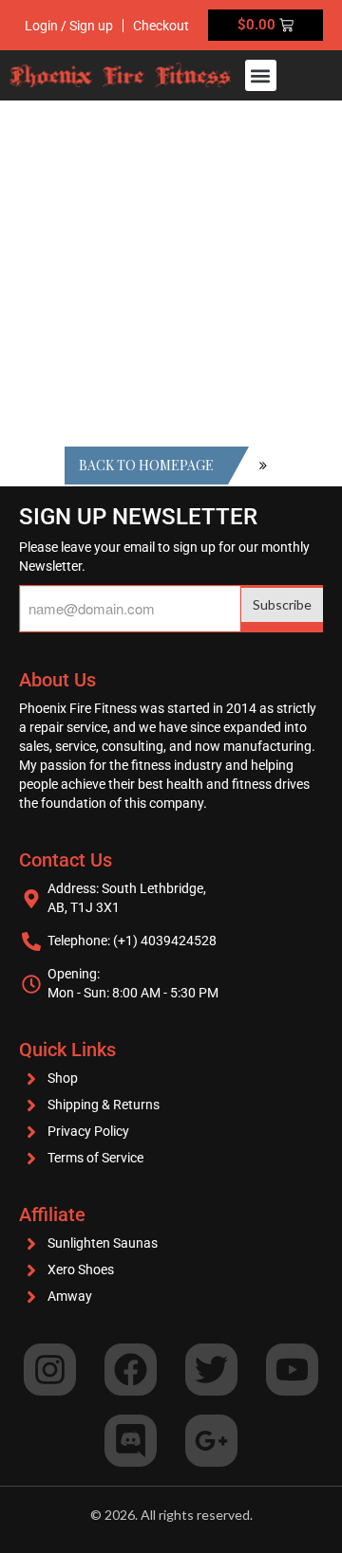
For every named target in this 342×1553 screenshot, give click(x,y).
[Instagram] (50, 1369)
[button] (260, 75)
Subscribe (282, 604)
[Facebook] (130, 1369)
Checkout (161, 25)
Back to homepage (146, 465)
